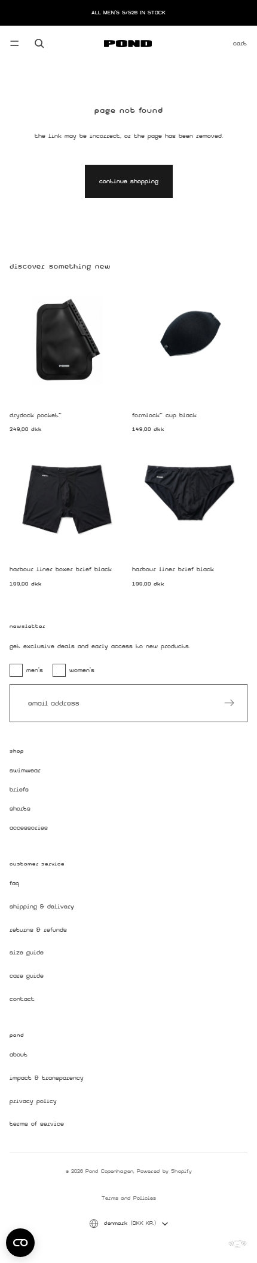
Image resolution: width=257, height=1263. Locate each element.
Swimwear (25, 771)
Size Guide (27, 953)
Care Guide (27, 976)
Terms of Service (37, 1124)
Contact (22, 999)
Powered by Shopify (164, 1171)
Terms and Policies (129, 1198)
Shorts (20, 808)
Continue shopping (128, 181)
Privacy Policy (33, 1101)
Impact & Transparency (47, 1078)
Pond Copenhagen (109, 1171)
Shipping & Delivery (42, 907)
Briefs (19, 790)
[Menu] (14, 43)
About (18, 1055)
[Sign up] (229, 703)
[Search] (39, 43)
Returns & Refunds (38, 930)
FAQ (14, 884)
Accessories (29, 827)
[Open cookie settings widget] (20, 1242)
